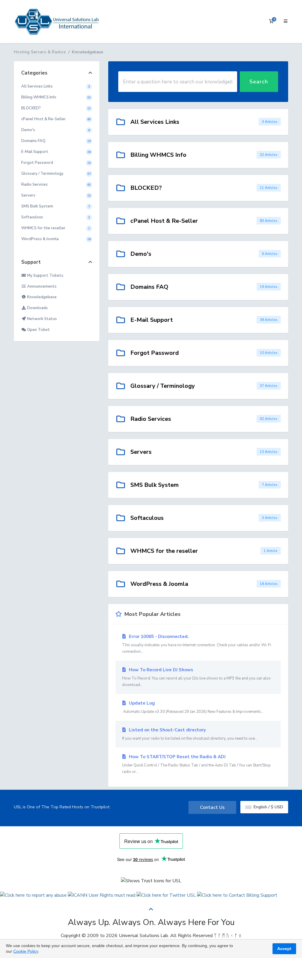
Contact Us (212, 807)
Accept (284, 948)
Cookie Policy (25, 951)
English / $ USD (267, 807)
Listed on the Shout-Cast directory (189, 734)
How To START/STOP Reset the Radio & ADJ (196, 764)
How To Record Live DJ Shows (196, 677)
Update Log (193, 707)
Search (259, 81)
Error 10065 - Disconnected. (196, 644)
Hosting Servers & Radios (40, 52)
